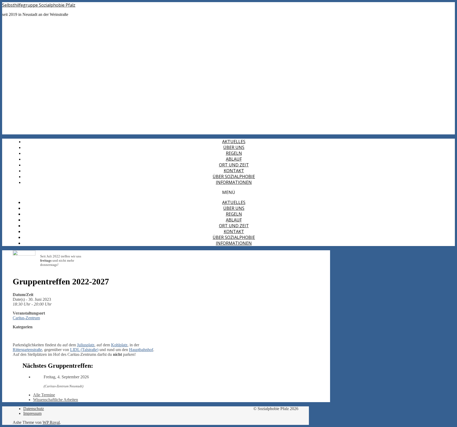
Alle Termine (44, 395)
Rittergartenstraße (27, 349)
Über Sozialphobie (234, 176)
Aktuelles (233, 141)
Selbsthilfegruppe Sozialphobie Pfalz (38, 5)
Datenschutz (33, 408)
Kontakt (234, 171)
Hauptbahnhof (141, 349)
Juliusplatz (85, 345)
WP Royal (51, 422)
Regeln (234, 153)
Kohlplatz (119, 345)
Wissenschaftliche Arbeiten (55, 399)
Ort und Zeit (234, 165)
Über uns (233, 147)
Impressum (32, 413)
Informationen (234, 182)
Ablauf (234, 159)
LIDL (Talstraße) (84, 349)
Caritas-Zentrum (26, 318)
